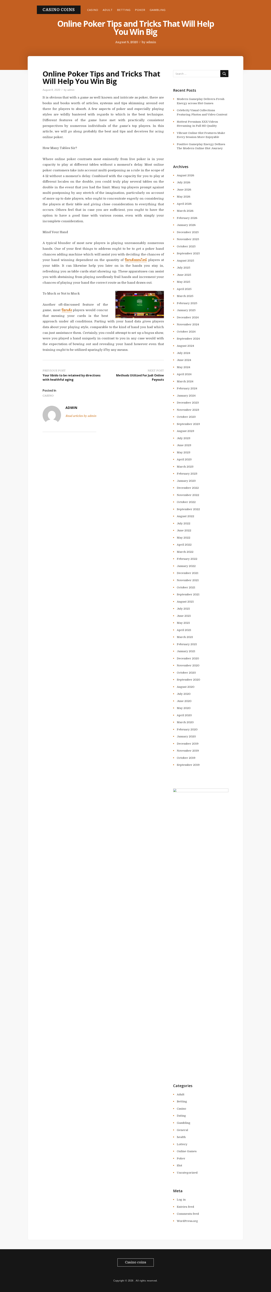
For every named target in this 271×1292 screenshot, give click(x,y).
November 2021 (188, 580)
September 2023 (188, 424)
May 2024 (183, 367)
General (182, 1130)
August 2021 (185, 601)
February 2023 (187, 473)
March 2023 (185, 466)
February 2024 (187, 388)
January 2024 (186, 395)
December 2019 (188, 743)
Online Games (187, 1151)
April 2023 (184, 459)
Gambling (158, 10)
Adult (108, 10)
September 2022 (188, 509)
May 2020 (183, 708)
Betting (124, 10)
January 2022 (186, 566)
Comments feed (188, 1213)
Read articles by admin (80, 416)
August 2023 (185, 431)
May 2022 (183, 537)
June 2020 (184, 701)
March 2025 (185, 296)
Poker (140, 10)
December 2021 (187, 573)
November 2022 (188, 495)
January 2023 (186, 480)
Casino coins (59, 10)
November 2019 (188, 750)
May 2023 (183, 452)
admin (151, 42)
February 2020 (187, 729)
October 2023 (186, 416)
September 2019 (188, 765)
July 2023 (183, 438)
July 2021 (183, 608)
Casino (92, 10)
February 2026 (187, 218)
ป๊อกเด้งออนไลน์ (136, 260)
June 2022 (184, 530)
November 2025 (188, 239)
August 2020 (185, 687)
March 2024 (185, 381)
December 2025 (188, 232)
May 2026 (183, 196)
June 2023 (184, 445)
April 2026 (184, 203)
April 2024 (184, 374)
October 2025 (186, 246)
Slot (179, 1165)
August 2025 (185, 260)
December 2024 (188, 317)
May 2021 (183, 623)
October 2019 (186, 758)
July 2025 (183, 267)
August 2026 (185, 175)
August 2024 (185, 345)
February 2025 (187, 303)
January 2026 (186, 225)
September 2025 (188, 253)
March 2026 (185, 210)
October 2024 (186, 331)
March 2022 (185, 552)
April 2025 (184, 289)
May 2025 (183, 281)
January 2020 (186, 736)
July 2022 (183, 523)
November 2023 (188, 409)
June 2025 (184, 274)
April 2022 (184, 544)
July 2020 (183, 694)
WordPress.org (187, 1221)
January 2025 (186, 310)
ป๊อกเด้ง (67, 310)
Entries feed (185, 1206)
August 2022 (185, 516)
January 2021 (186, 651)
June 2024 (184, 360)
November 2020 (188, 665)
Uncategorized (187, 1172)
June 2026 (184, 189)
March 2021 (185, 637)
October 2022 (186, 502)
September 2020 (188, 679)
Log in (181, 1199)
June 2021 (184, 616)
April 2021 (184, 630)
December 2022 (188, 488)
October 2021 (186, 587)
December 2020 (188, 658)
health (181, 1137)
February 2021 (187, 644)
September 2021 (188, 594)
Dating (181, 1115)
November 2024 (188, 324)
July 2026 (183, 182)
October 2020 (186, 672)
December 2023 (188, 402)
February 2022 (187, 559)
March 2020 (185, 722)
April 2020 (184, 715)
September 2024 (188, 338)
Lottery (182, 1144)
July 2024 (183, 353)
